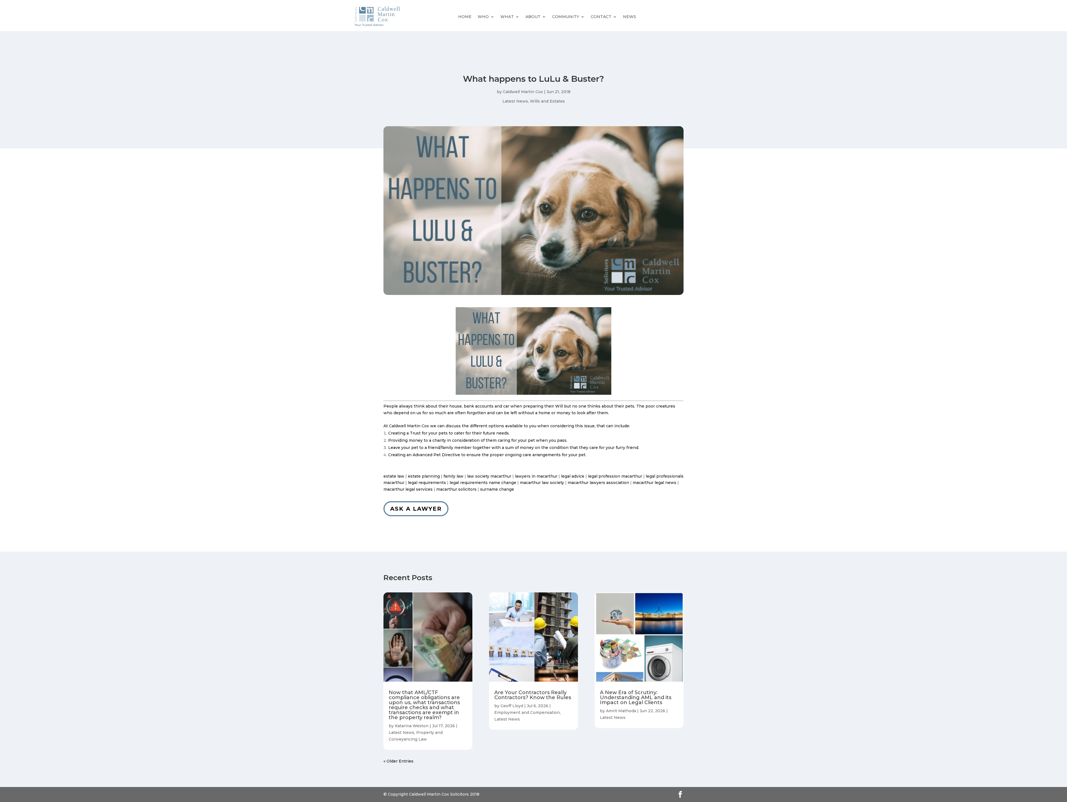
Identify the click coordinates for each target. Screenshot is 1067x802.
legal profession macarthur (615, 476)
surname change (497, 489)
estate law (393, 476)
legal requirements (427, 482)
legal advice (572, 476)
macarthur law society (542, 482)
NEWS (629, 16)
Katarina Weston (411, 725)
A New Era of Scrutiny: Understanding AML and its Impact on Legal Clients (635, 697)
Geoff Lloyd (511, 705)
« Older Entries (398, 761)
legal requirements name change (483, 482)
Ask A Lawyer (416, 508)
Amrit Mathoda (621, 710)
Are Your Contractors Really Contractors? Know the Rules (532, 695)
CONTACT (601, 16)
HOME (465, 16)
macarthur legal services (408, 489)
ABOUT (532, 16)
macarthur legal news (654, 482)
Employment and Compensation (527, 712)
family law (453, 476)
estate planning (424, 476)
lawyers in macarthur (536, 476)
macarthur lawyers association (598, 482)
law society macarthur (489, 476)
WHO (483, 16)
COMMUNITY (565, 16)
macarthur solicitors (456, 489)
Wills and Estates (547, 101)
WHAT (507, 16)
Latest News (515, 101)
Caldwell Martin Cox (523, 91)
